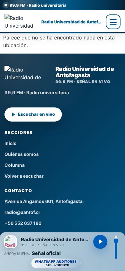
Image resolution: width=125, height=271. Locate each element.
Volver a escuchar (24, 176)
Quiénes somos (21, 154)
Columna (14, 165)
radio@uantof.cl (22, 212)
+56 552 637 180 (23, 223)
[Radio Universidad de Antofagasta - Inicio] (21, 22)
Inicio (10, 143)
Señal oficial (46, 253)
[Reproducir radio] (100, 242)
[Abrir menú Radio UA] (113, 21)
